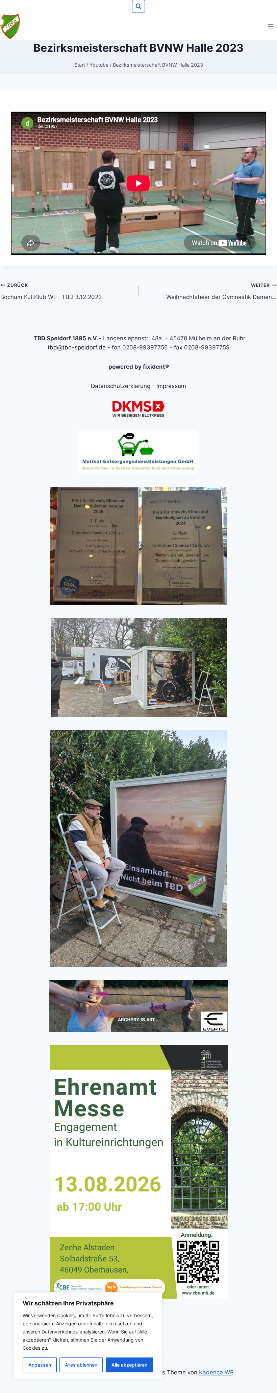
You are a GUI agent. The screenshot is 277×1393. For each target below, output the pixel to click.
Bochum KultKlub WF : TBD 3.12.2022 (51, 291)
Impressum (171, 386)
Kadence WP (216, 1372)
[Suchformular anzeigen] (138, 6)
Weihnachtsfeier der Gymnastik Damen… (221, 291)
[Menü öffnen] (270, 26)
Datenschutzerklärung (120, 386)
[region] (88, 1335)
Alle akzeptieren (129, 1365)
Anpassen (39, 1365)
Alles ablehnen (81, 1365)
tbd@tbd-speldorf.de (77, 347)
